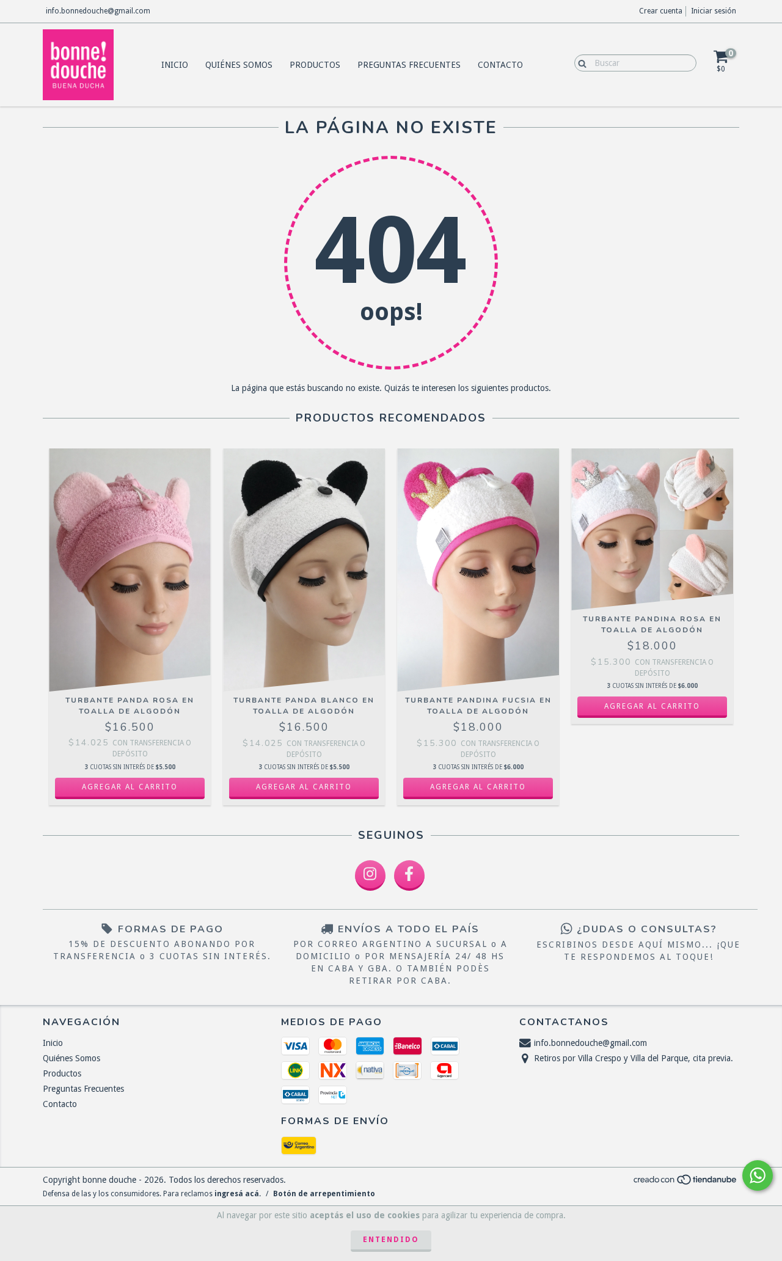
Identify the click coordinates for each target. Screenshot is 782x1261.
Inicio (174, 65)
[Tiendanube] (685, 1183)
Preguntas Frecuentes (409, 65)
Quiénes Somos (238, 65)
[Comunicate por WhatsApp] (757, 1175)
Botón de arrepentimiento (324, 1194)
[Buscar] (579, 62)
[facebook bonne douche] (409, 875)
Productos (315, 65)
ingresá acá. (237, 1194)
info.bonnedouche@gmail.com (98, 11)
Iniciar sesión (713, 11)
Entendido (391, 1239)
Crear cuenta (660, 11)
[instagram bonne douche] (370, 875)
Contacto (500, 65)
